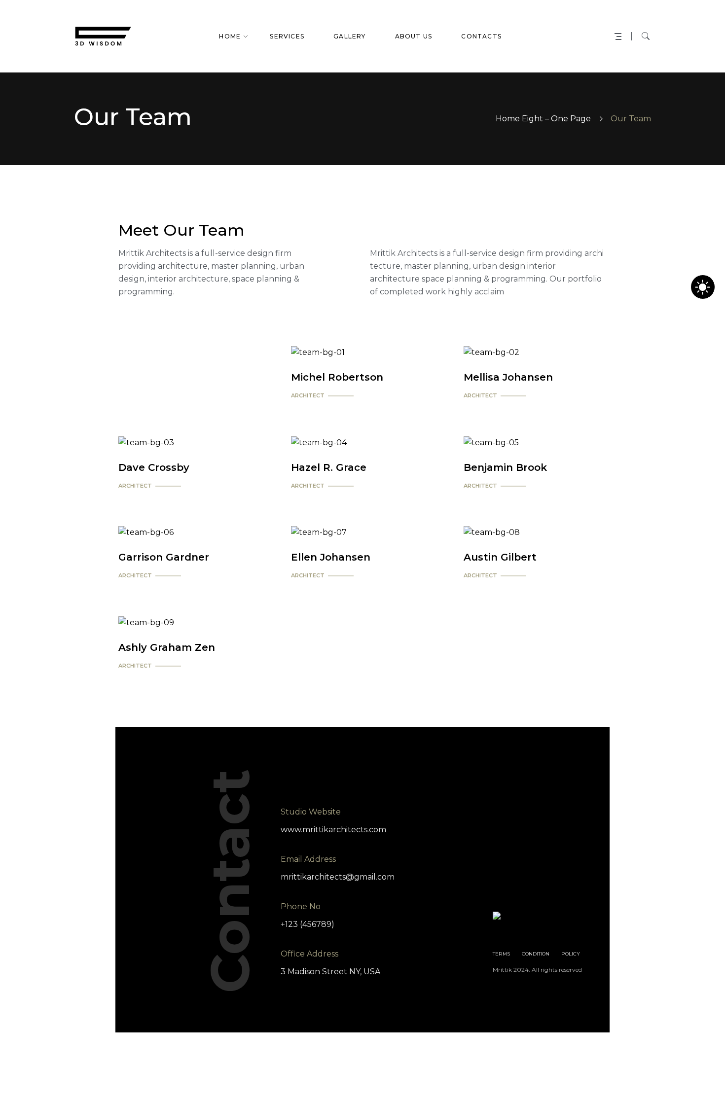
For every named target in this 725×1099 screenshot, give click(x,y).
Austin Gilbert (500, 557)
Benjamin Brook (505, 467)
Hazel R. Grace (328, 467)
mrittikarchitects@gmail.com (338, 877)
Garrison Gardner (163, 557)
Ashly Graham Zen (166, 647)
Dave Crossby (153, 467)
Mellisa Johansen (508, 377)
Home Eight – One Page (543, 118)
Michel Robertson (337, 377)
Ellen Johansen (330, 557)
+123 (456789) (307, 924)
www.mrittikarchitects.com (333, 829)
